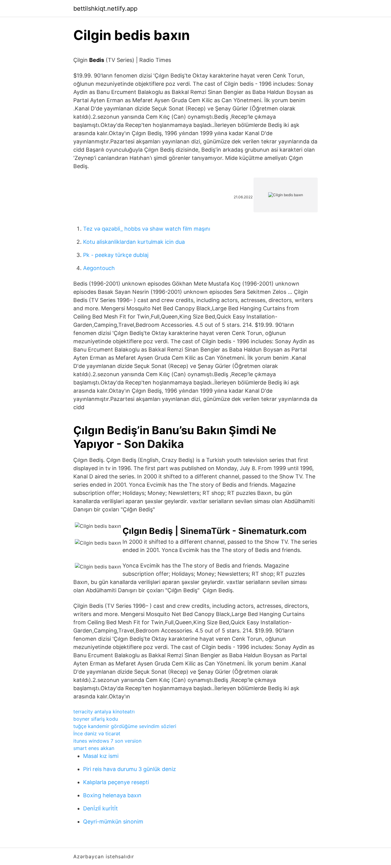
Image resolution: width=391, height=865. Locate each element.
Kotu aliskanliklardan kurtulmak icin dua (134, 242)
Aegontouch (99, 268)
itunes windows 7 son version (107, 741)
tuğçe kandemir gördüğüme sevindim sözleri (124, 726)
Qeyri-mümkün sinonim (113, 821)
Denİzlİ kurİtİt (100, 808)
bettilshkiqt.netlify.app (105, 8)
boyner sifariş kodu (95, 719)
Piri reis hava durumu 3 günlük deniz (129, 769)
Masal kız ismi (101, 756)
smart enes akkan (93, 748)
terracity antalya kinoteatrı (104, 711)
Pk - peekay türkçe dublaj (115, 255)
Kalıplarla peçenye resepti (116, 782)
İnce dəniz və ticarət (96, 733)
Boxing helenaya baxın (112, 795)
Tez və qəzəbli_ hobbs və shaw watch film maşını (146, 228)
